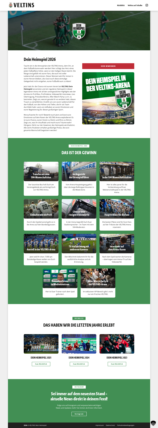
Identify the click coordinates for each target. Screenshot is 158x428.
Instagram (79, 414)
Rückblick (121, 5)
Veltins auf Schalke (135, 5)
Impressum (99, 425)
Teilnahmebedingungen (125, 425)
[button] (153, 423)
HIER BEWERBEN (108, 66)
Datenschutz (110, 425)
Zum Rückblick (41, 364)
